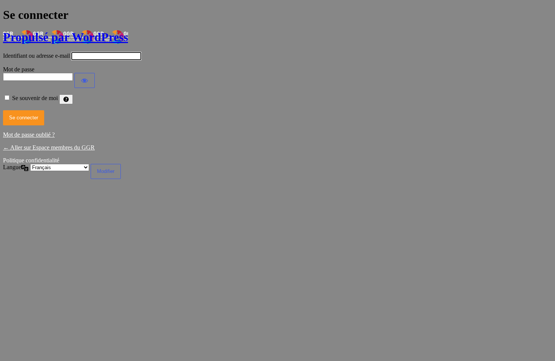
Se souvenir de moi (35, 98)
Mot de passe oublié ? (29, 134)
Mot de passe (18, 69)
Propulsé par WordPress (65, 37)
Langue (12, 167)
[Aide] (66, 99)
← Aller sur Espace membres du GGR (49, 147)
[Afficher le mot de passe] (84, 80)
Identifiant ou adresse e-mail (36, 55)
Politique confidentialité (31, 160)
